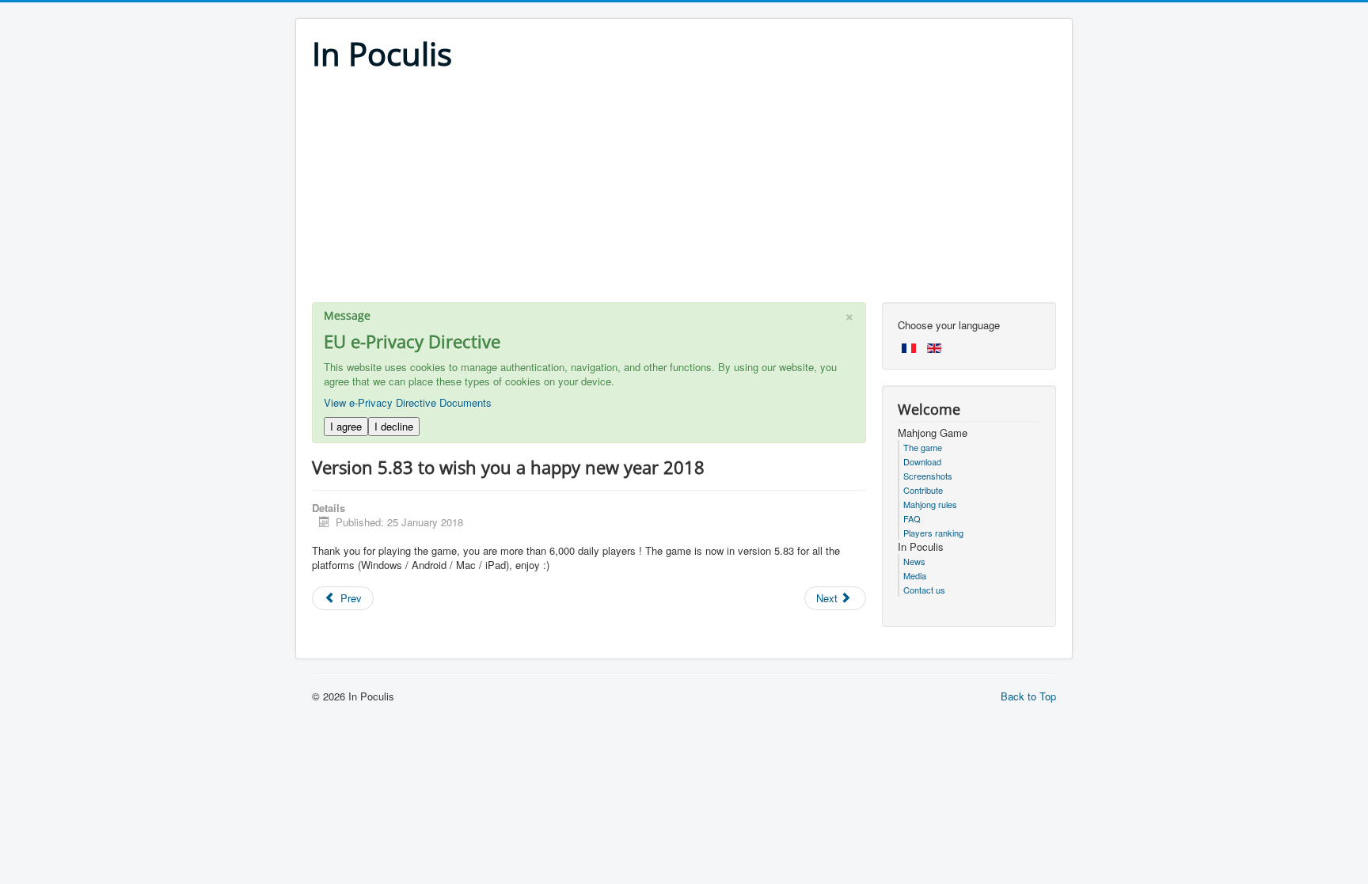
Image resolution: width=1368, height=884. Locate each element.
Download (922, 461)
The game (922, 447)
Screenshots (927, 475)
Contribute (923, 490)
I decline (393, 426)
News (914, 561)
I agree (346, 426)
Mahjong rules (930, 504)
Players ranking (933, 532)
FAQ (912, 518)
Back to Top (1028, 696)
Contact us (924, 589)
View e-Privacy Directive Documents (408, 402)
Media (914, 575)
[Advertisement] (684, 191)
